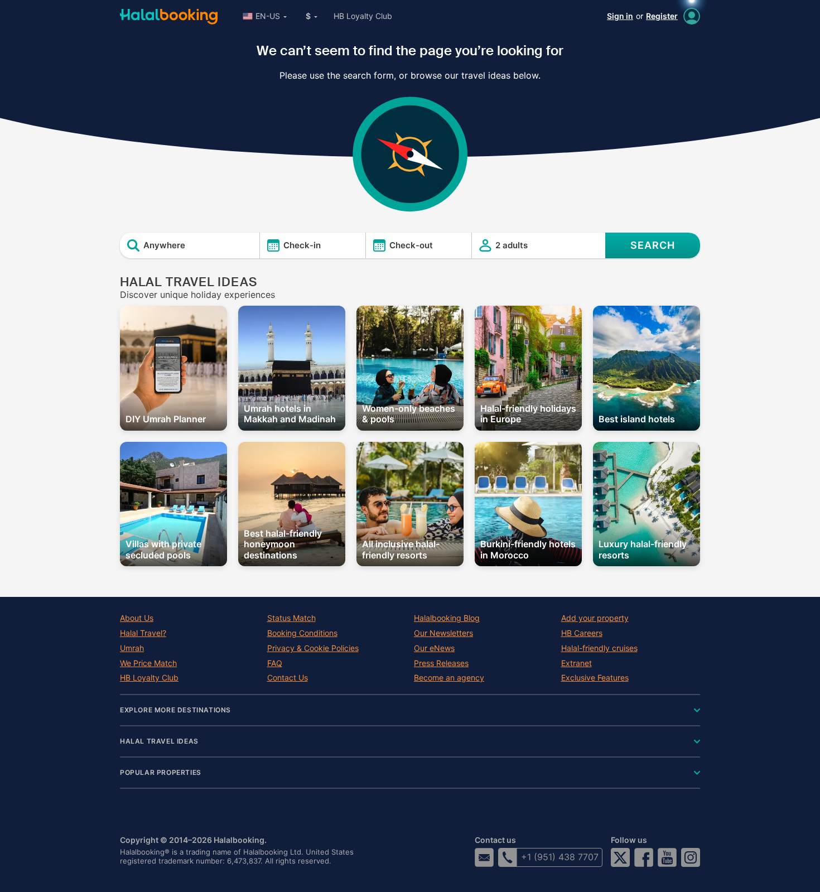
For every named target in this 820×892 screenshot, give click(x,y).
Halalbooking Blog (447, 618)
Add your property (595, 618)
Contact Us (287, 677)
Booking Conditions (302, 633)
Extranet (576, 663)
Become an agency (449, 677)
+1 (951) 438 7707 (560, 856)
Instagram (690, 857)
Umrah (132, 648)
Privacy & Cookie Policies (313, 648)
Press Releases (441, 663)
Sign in (620, 16)
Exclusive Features (595, 677)
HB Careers (581, 633)
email (484, 857)
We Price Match (148, 663)
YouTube (667, 857)
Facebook (643, 857)
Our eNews (434, 648)
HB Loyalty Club (363, 16)
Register (662, 16)
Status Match (291, 618)
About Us (136, 618)
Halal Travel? (143, 633)
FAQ (274, 663)
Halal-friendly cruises (599, 648)
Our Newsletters (443, 633)
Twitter (620, 857)
